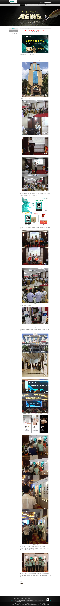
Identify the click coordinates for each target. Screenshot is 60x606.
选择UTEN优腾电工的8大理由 (24, 594)
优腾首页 (12, 4)
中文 (40, 2)
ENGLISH (42, 2)
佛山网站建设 (41, 604)
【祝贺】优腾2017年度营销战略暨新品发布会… (41, 593)
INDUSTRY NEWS (14, 31)
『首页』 (21, 581)
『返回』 (24, 581)
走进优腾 (17, 4)
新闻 (22, 583)
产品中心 (27, 4)
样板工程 (32, 4)
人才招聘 (43, 4)
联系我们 (48, 4)
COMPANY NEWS (14, 28)
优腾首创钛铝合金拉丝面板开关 (24, 593)
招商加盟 (38, 4)
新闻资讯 (22, 4)
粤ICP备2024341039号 (34, 604)
